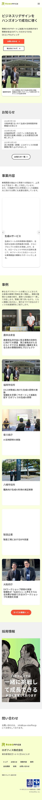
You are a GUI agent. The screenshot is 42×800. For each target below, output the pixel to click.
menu (38, 3)
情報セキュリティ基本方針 (9, 775)
